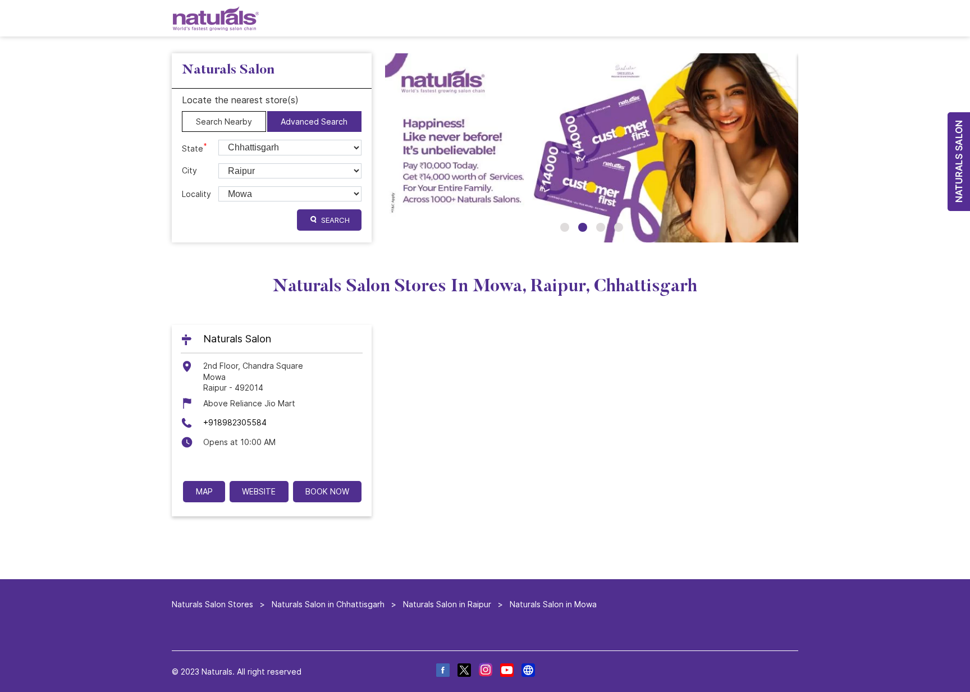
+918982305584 (235, 423)
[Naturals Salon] (216, 18)
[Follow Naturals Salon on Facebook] (442, 671)
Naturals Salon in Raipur (447, 604)
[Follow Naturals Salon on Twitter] (463, 671)
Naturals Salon (237, 339)
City (189, 170)
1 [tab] (564, 227)
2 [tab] (582, 227)
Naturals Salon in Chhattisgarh (328, 604)
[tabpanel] (591, 147)
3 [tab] (600, 227)
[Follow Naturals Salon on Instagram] (485, 671)
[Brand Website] (527, 671)
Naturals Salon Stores (213, 604)
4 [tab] (618, 227)
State (194, 147)
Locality (196, 194)
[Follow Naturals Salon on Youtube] (506, 671)
